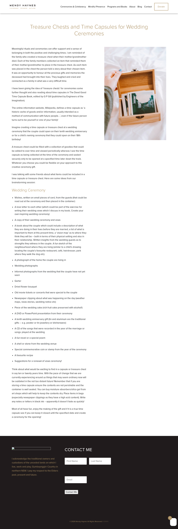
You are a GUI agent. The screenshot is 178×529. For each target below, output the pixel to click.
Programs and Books (117, 6)
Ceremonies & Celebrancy (73, 6)
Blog (140, 6)
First (67, 466)
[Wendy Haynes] (22, 6)
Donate (161, 6)
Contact (148, 6)
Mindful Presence (96, 6)
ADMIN (105, 521)
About (132, 6)
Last (91, 466)
